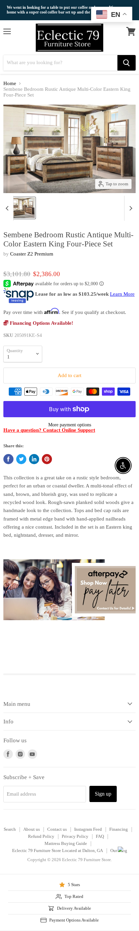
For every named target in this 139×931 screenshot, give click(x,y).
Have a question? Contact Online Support (49, 430)
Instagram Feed (88, 829)
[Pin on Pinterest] (47, 459)
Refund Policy (41, 836)
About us (31, 829)
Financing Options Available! (40, 323)
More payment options (69, 424)
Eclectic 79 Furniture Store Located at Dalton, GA (57, 850)
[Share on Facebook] (8, 459)
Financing (118, 829)
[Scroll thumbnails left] (8, 208)
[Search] (126, 63)
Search (10, 829)
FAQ (100, 836)
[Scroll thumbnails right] (129, 208)
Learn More (122, 294)
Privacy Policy (75, 836)
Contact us (57, 829)
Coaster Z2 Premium (31, 254)
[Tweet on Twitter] (21, 459)
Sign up (103, 794)
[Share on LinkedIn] (34, 459)
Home (9, 83)
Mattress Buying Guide (66, 843)
